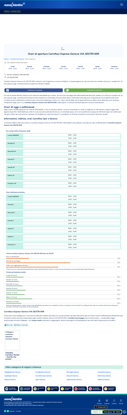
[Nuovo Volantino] (13, 4)
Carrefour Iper (15, 11)
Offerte (7, 11)
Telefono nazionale (22, 325)
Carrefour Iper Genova (17, 59)
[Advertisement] (63, 29)
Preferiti (96, 412)
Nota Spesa (112, 412)
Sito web (9, 325)
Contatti (18, 411)
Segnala (12, 411)
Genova (6, 59)
